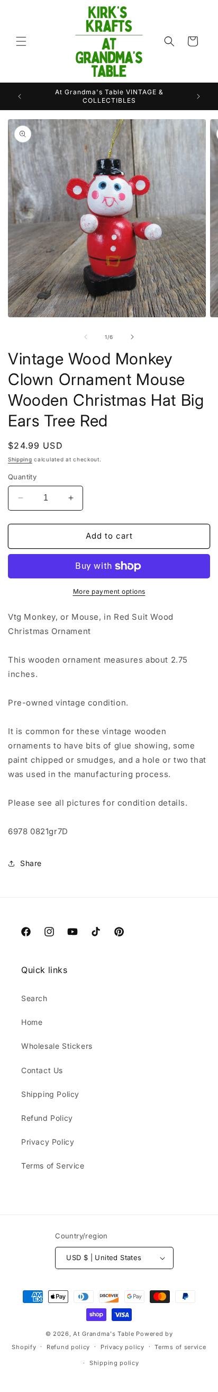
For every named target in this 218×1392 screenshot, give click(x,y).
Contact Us (42, 1070)
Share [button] (31, 863)
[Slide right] (132, 337)
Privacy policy (122, 1347)
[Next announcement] (198, 96)
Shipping (20, 459)
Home (31, 1022)
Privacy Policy (47, 1141)
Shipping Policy (50, 1094)
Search (34, 998)
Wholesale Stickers (57, 1045)
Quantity (22, 476)
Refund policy (68, 1347)
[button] (21, 41)
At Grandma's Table (104, 1333)
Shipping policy (114, 1363)
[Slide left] (85, 337)
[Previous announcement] (19, 96)
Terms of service (180, 1347)
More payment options (109, 591)
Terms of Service (53, 1165)
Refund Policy (47, 1117)
